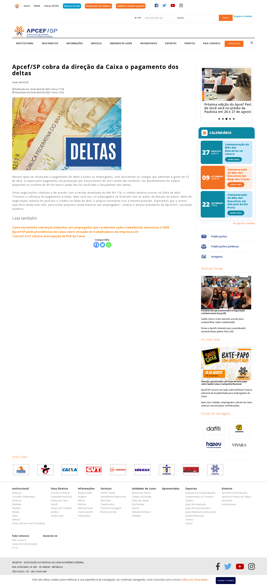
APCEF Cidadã (108, 492)
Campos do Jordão (142, 496)
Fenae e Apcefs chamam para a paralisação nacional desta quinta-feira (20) (223, 330)
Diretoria (16, 500)
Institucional (25, 43)
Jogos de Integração (195, 504)
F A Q (15, 547)
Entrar (226, 17)
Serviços (96, 43)
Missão (15, 511)
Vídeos (81, 500)
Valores (16, 519)
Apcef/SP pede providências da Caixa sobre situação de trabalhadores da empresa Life (75, 232)
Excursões (227, 500)
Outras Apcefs (85, 511)
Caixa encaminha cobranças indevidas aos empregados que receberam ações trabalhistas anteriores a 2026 (90, 227)
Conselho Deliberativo (23, 496)
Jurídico (55, 511)
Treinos (189, 519)
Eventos (190, 43)
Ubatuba (136, 515)
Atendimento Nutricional (113, 496)
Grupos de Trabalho (61, 508)
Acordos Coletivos (60, 492)
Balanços (17, 492)
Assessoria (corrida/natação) (200, 492)
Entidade (16, 504)
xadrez (189, 523)
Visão (15, 515)
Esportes (170, 43)
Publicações (219, 236)
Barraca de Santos (141, 492)
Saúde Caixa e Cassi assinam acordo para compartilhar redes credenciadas (222, 320)
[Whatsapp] (108, 245)
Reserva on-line (108, 511)
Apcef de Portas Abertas (234, 492)
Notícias (82, 504)
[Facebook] (96, 245)
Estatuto (16, 508)
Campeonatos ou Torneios (199, 496)
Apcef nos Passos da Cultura (236, 496)
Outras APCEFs (51, 5)
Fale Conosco (211, 43)
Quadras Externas (194, 515)
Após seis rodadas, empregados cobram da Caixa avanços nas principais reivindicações (226, 404)
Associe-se (234, 43)
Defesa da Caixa (59, 500)
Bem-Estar (106, 500)
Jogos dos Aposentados (197, 508)
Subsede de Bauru (141, 511)
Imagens (217, 256)
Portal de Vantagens (216, 413)
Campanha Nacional (61, 496)
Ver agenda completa (244, 223)
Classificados (107, 504)
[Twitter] (102, 245)
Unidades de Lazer (121, 43)
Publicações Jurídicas (225, 246)
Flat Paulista (138, 504)
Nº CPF (138, 17)
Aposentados (148, 43)
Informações (74, 43)
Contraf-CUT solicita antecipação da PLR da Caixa (48, 236)
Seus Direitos (50, 43)
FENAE (37, 5)
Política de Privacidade (194, 579)
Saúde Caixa (57, 515)
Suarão (135, 508)
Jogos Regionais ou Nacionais (200, 511)
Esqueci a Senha (243, 16)
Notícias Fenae (212, 268)
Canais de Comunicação (24, 543)
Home (27, 5)
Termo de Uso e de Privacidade (28, 523)
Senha (180, 17)
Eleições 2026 (85, 492)
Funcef (54, 504)
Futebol (189, 500)
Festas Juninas (229, 504)
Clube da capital (140, 500)
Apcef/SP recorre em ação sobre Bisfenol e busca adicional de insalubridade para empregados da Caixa (226, 393)
